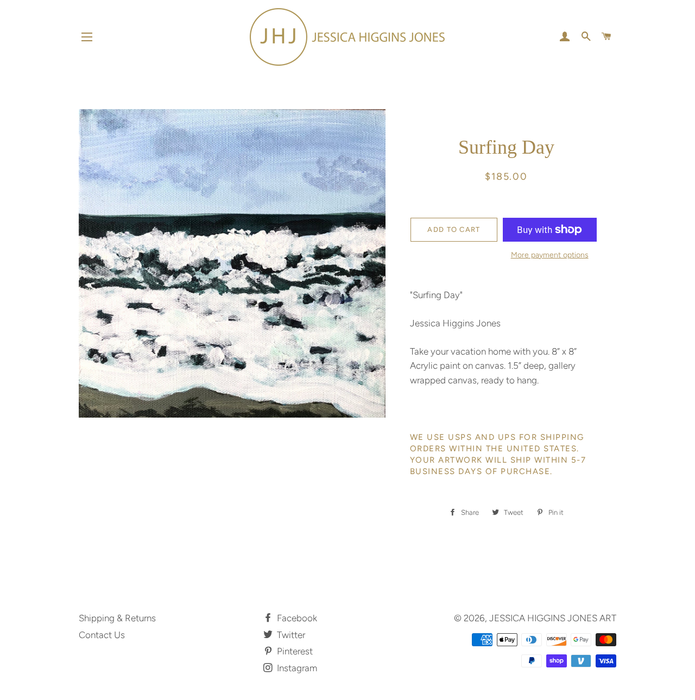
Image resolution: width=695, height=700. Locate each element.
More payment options (550, 255)
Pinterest (294, 651)
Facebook (296, 618)
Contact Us (102, 634)
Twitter (290, 634)
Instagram (296, 668)
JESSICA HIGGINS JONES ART (552, 618)
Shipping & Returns (117, 618)
